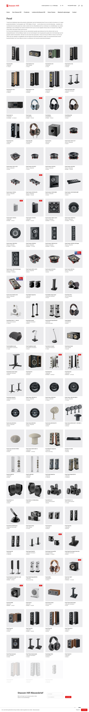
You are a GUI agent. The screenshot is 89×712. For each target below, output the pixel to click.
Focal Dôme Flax (68, 295)
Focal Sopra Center (30, 525)
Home (8, 12)
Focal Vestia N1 (68, 654)
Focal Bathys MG (68, 115)
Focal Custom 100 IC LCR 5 (12, 166)
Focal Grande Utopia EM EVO (51, 320)
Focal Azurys (28, 115)
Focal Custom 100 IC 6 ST (70, 141)
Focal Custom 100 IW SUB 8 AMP (71, 192)
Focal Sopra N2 (68, 525)
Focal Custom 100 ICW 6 (50, 166)
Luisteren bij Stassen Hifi (38, 12)
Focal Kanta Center (69, 346)
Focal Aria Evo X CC (30, 64)
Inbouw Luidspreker (69, 142)
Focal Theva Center (49, 602)
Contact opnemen (45, 5)
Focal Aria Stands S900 (70, 89)
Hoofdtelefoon (29, 116)
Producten (26, 12)
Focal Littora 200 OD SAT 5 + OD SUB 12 (73, 423)
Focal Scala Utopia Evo (50, 474)
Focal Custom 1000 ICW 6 (12, 243)
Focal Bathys (48, 115)
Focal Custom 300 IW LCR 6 (12, 295)
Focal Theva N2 (29, 628)
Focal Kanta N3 (68, 371)
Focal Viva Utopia (49, 679)
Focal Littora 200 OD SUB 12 (32, 448)
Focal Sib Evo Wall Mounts (12, 525)
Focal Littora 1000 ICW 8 (50, 397)
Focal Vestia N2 (10, 679)
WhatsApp (55, 5)
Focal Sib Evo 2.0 (10, 500)
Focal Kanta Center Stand (12, 371)
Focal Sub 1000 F (68, 577)
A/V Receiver (9, 116)
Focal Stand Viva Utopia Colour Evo (72, 551)
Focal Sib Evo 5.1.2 (69, 500)
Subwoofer (47, 142)
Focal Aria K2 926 (49, 89)
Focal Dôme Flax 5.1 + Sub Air (13, 320)
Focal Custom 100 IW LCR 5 (31, 192)
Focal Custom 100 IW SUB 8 (51, 192)
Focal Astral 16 (10, 115)
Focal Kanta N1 (29, 371)
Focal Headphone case (11, 346)
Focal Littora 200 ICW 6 (11, 423)
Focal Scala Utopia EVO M (70, 474)
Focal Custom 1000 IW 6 (31, 243)
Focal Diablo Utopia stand (50, 295)
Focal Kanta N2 (48, 371)
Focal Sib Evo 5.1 (48, 500)
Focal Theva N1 (10, 628)
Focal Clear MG (29, 141)
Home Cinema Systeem (11, 322)
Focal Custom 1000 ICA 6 (70, 218)
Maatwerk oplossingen (64, 12)
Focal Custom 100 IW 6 (11, 192)
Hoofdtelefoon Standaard (31, 347)
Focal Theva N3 (48, 628)
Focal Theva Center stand (70, 602)
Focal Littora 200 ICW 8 (31, 423)
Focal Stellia (48, 577)
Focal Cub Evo (48, 141)
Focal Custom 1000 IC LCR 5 (51, 218)
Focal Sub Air (28, 602)
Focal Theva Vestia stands (31, 654)
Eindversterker (68, 193)
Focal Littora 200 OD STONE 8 (13, 448)
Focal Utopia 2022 (49, 654)
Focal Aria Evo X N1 (49, 64)
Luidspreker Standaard (69, 91)
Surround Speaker (68, 296)
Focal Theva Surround (11, 654)
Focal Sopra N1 (48, 525)
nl (60, 5)
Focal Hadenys (68, 320)
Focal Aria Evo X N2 (69, 64)
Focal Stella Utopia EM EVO (31, 577)
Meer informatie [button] (36, 709)
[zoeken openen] (79, 6)
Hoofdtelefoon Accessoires (12, 347)
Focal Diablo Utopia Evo (31, 295)
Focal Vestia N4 (29, 679)
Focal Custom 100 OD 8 (31, 218)
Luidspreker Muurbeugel (11, 527)
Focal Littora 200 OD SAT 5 (50, 423)
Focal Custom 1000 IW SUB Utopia (14, 269)
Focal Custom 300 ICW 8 (50, 269)
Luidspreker (9, 65)
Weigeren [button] (78, 709)
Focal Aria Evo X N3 (11, 89)
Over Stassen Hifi (16, 12)
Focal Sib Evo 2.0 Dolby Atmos (32, 500)
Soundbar (67, 450)
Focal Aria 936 (9, 64)
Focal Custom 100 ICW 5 (31, 166)
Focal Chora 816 (10, 141)
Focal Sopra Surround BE (50, 551)
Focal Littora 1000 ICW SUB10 (71, 397)
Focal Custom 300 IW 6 (69, 269)
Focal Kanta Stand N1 (11, 397)
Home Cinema (51, 12)
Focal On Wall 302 (29, 474)
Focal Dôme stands (30, 320)
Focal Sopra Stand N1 (30, 551)
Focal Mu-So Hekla (69, 448)
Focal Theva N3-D (68, 628)
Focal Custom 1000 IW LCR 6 (51, 243)
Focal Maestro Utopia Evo (50, 448)
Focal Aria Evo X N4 (30, 89)
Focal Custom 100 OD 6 (11, 218)
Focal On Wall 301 (10, 474)
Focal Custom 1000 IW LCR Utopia (72, 243)
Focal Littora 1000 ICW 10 (31, 397)
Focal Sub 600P (10, 602)
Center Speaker (29, 65)
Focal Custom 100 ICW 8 (70, 166)
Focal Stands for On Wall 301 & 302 (14, 577)
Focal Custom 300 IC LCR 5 (31, 269)
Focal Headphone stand (31, 346)
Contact (74, 12)
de (62, 5)
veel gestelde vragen (72, 5)
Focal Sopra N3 (10, 551)
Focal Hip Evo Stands (49, 346)
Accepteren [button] (84, 709)
